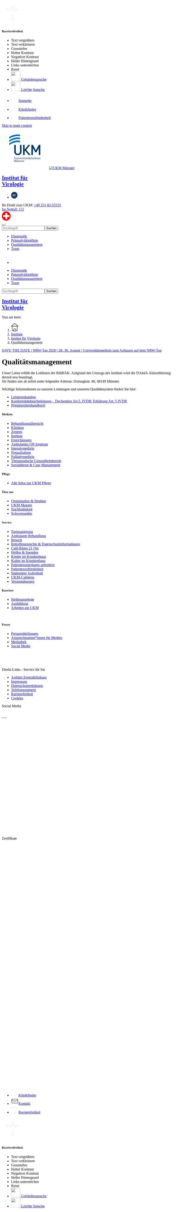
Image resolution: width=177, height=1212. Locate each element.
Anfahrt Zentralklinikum (29, 677)
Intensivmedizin (22, 448)
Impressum (19, 681)
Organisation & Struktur (28, 501)
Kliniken (17, 428)
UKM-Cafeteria (22, 577)
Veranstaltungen (22, 581)
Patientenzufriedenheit (27, 569)
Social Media (20, 646)
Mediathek (19, 642)
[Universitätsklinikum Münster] (88, 149)
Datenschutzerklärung (27, 686)
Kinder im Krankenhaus (28, 556)
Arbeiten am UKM (25, 608)
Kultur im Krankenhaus (28, 561)
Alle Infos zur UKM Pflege (31, 483)
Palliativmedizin (22, 457)
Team (15, 249)
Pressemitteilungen (24, 634)
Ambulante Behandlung (28, 536)
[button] (15, 262)
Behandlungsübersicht (27, 423)
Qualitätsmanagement (26, 245)
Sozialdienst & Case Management (35, 465)
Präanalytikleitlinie (24, 240)
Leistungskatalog (23, 397)
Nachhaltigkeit (21, 509)
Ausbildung (19, 604)
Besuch (16, 540)
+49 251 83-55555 (47, 205)
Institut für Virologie (15, 181)
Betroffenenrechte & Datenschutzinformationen (45, 544)
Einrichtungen (21, 440)
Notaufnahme (21, 452)
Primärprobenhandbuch (28, 405)
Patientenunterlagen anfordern (33, 565)
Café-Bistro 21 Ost (24, 548)
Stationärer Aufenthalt (27, 573)
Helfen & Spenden (24, 552)
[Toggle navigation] (4, 225)
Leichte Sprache (32, 90)
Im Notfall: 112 (13, 209)
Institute (17, 436)
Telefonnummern (23, 690)
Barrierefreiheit (22, 694)
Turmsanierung (22, 532)
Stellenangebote (22, 599)
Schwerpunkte (21, 513)
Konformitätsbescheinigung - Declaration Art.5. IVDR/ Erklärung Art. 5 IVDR (69, 401)
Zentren (16, 432)
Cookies (17, 698)
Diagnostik (19, 236)
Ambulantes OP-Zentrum (29, 444)
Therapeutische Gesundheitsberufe (36, 461)
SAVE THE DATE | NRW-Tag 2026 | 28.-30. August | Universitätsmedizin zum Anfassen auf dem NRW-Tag (82, 350)
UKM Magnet (21, 505)
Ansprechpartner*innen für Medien (36, 638)
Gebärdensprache (33, 79)
